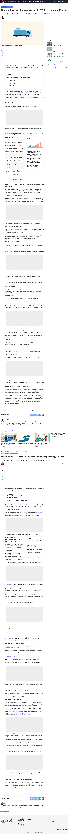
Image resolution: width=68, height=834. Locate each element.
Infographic (58, 56)
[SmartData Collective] (8, 1)
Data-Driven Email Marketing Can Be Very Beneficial (18, 500)
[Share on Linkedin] (2, 60)
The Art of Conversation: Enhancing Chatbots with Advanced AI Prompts (36, 822)
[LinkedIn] (66, 829)
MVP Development (10, 75)
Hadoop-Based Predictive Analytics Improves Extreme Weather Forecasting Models (34, 155)
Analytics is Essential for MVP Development (16, 86)
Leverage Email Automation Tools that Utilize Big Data (16, 495)
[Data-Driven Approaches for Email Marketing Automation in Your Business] (42, 437)
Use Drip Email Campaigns (11, 498)
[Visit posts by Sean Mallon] (2, 419)
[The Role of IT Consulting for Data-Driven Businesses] (25, 437)
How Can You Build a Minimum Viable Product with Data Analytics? (18, 77)
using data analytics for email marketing (21, 714)
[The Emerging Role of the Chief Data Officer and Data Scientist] (35, 145)
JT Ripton (6, 463)
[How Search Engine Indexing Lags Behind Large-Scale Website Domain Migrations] (49, 49)
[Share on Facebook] (2, 53)
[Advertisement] (24, 55)
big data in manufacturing (28, 410)
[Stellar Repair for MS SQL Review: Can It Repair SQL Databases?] (49, 44)
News (54, 51)
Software (58, 45)
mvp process (35, 410)
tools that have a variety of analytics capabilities (18, 92)
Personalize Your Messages (12, 497)
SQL (60, 45)
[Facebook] (52, 67)
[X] (63, 829)
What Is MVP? (9, 74)
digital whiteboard (9, 584)
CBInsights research (16, 229)
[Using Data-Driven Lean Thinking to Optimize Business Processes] (9, 437)
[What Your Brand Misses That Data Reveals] (49, 60)
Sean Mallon (7, 17)
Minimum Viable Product (10, 104)
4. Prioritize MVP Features (13, 83)
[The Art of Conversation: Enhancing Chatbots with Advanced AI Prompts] (21, 824)
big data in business (20, 410)
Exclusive (54, 45)
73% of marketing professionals (22, 504)
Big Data (54, 61)
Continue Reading (4, 811)
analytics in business (13, 410)
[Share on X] (2, 55)
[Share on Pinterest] (2, 58)
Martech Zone (11, 750)
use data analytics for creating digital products (15, 199)
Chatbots (25, 824)
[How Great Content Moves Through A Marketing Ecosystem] (49, 55)
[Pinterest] (52, 70)
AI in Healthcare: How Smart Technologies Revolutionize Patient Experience (33, 162)
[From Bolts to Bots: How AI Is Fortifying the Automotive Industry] (21, 819)
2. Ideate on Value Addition (13, 80)
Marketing (62, 56)
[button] (44, 1)
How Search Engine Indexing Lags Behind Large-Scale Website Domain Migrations (59, 48)
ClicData (12, 654)
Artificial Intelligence (27, 819)
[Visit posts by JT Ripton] (2, 803)
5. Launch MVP (12, 85)
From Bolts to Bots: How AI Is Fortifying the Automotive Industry (35, 817)
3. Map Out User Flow (13, 82)
